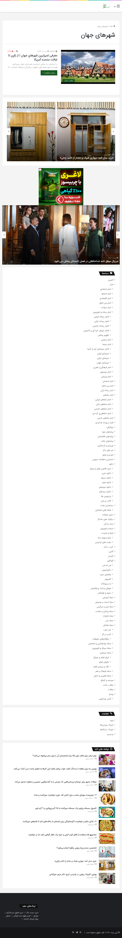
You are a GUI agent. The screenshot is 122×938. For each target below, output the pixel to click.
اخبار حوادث (106, 307)
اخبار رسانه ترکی (101, 321)
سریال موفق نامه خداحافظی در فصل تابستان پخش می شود (86, 261)
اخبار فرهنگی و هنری (102, 367)
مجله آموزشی (108, 597)
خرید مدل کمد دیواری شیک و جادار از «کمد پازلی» (87, 158)
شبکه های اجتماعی (103, 510)
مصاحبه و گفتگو (107, 680)
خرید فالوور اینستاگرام (14, 912)
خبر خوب (107, 629)
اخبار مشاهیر (108, 395)
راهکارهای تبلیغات (100, 639)
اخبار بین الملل (105, 303)
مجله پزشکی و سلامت (104, 611)
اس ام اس (106, 565)
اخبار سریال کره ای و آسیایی (96, 330)
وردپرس (110, 734)
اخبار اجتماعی (105, 289)
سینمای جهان (103, 362)
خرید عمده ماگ (32, 912)
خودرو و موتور (107, 454)
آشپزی (110, 280)
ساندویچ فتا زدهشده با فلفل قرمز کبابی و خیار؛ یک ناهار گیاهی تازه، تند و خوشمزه (63, 834)
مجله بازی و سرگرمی (105, 606)
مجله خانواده (108, 616)
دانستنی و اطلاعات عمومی (102, 459)
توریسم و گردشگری (105, 445)
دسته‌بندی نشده (107, 505)
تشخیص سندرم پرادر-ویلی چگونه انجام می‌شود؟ (77, 848)
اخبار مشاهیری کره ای (101, 413)
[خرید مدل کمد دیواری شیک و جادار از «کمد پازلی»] (107, 865)
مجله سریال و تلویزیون (101, 648)
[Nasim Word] (106, 6)
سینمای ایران (103, 353)
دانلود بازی (106, 473)
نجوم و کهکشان (104, 593)
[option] (61, 131)
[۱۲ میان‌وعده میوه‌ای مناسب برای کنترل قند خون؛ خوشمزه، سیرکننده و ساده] (107, 799)
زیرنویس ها (106, 496)
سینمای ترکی (103, 358)
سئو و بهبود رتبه (104, 537)
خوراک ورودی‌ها (106, 725)
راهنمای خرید (105, 574)
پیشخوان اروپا (107, 431)
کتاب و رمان (106, 500)
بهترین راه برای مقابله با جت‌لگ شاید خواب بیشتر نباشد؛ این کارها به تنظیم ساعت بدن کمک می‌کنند (55, 768)
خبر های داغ (108, 450)
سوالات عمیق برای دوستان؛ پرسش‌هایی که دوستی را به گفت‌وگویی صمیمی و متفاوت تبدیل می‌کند (56, 781)
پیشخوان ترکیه (107, 441)
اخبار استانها (106, 293)
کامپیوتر (108, 579)
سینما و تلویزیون (106, 528)
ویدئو (111, 694)
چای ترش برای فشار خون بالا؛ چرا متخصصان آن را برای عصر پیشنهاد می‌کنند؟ (65, 755)
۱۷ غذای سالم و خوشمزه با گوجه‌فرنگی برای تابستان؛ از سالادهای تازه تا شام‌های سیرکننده (60, 821)
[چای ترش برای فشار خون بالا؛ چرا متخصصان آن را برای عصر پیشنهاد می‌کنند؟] (107, 759)
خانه (111, 26)
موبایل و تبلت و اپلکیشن (100, 588)
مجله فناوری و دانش (102, 675)
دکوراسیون (106, 570)
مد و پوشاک (106, 583)
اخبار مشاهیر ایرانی (103, 399)
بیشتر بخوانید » (49, 72)
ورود (111, 720)
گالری (111, 551)
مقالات (110, 689)
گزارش (110, 556)
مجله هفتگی (108, 625)
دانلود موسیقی (105, 487)
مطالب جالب (108, 685)
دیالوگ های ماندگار (105, 519)
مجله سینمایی (105, 652)
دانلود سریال (106, 477)
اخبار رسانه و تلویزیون (102, 312)
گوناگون (110, 560)
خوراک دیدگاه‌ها (106, 729)
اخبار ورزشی (106, 376)
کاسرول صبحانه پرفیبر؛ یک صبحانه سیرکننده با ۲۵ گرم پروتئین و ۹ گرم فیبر (66, 808)
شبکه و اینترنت (107, 533)
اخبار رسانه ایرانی (101, 316)
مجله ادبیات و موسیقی (104, 602)
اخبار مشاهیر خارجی (102, 408)
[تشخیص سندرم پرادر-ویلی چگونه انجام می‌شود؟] (107, 852)
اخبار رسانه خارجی (101, 326)
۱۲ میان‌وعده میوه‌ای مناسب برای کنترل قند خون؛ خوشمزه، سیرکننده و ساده (65, 795)
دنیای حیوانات (107, 514)
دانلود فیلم (106, 482)
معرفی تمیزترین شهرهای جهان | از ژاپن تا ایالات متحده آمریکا (32, 57)
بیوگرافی (110, 427)
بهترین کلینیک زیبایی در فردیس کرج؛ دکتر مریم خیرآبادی (73, 874)
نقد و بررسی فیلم (101, 666)
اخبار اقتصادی (105, 298)
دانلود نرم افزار (105, 491)
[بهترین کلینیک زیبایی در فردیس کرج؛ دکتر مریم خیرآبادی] (107, 878)
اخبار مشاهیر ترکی (103, 404)
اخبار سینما (107, 344)
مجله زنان (109, 620)
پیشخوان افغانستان (105, 436)
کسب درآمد (108, 547)
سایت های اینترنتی (103, 542)
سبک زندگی (108, 523)
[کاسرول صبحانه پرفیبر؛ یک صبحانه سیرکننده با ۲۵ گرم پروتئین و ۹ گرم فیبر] (107, 812)
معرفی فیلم (104, 662)
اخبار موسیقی (105, 372)
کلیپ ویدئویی (105, 698)
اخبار (111, 284)
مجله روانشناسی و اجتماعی (99, 643)
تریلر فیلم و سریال (101, 657)
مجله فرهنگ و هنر (103, 671)
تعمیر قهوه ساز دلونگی (21, 915)
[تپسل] (40, 169)
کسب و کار (106, 634)
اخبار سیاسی (106, 339)
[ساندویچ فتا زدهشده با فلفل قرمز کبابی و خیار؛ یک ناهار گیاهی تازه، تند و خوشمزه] (107, 838)
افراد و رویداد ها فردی (104, 422)
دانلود (111, 464)
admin (52, 51)
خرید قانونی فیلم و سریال (100, 468)
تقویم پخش (103, 335)
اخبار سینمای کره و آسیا (98, 349)
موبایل (35, 915)
